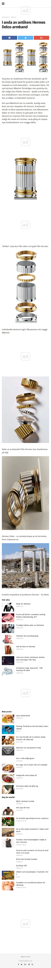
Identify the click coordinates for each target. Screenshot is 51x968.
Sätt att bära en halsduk (25, 647)
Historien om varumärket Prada (28, 748)
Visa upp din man (23, 808)
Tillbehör (14, 17)
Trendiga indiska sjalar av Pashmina (30, 625)
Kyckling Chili (21, 866)
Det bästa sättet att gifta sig (27, 786)
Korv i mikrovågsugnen (25, 758)
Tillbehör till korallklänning (27, 636)
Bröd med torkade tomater (26, 859)
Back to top (25, 957)
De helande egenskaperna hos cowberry (32, 818)
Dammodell (5, 17)
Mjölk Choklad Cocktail (25, 801)
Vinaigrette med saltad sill (26, 775)
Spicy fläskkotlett (23, 716)
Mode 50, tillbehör (23, 604)
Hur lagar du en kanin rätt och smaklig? (31, 765)
